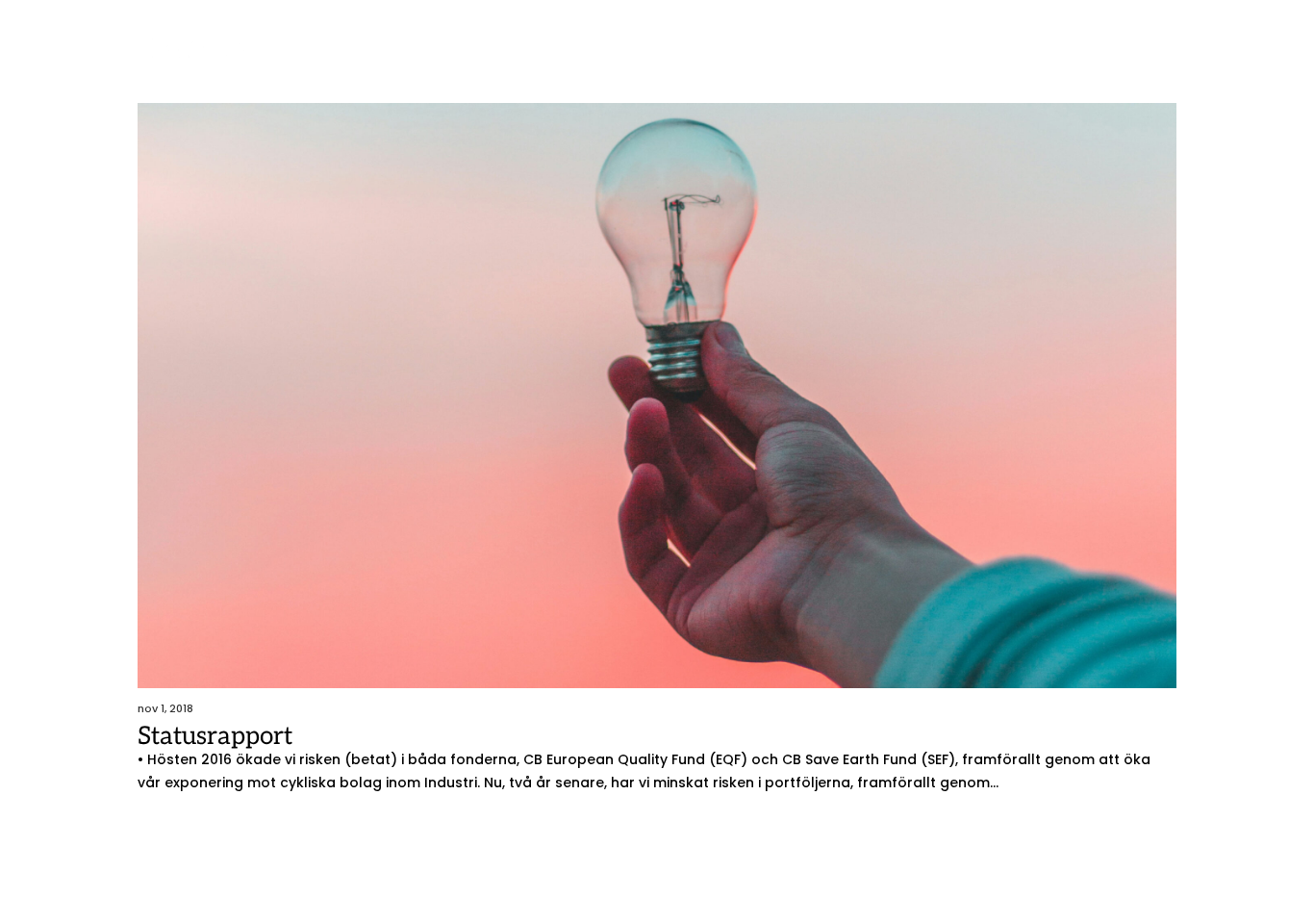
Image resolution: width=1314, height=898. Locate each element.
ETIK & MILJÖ (656, 55)
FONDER (438, 55)
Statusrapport (215, 736)
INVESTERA (548, 55)
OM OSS (839, 55)
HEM (372, 55)
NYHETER (756, 55)
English (1126, 55)
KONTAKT (1030, 55)
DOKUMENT (931, 55)
